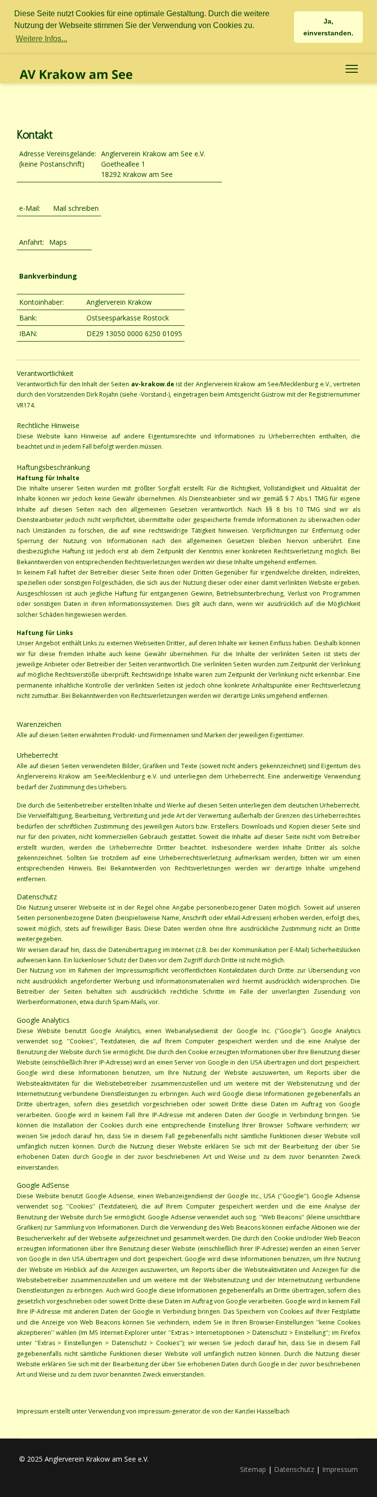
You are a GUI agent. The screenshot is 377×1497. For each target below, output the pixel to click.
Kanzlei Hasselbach (262, 1411)
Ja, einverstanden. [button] (328, 27)
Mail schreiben (76, 208)
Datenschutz (294, 1469)
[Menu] (352, 69)
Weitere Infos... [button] (41, 38)
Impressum (340, 1469)
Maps (58, 242)
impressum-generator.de (174, 1411)
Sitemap (253, 1469)
